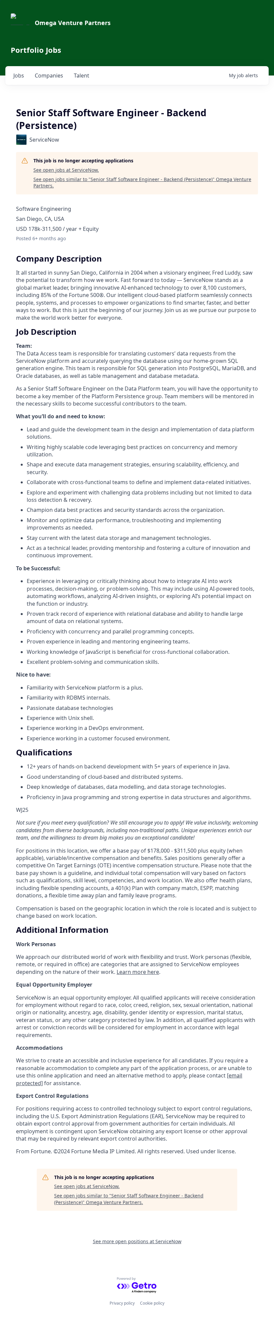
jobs (18, 75)
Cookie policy (152, 1303)
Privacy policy (122, 1303)
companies (49, 75)
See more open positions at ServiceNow (137, 1241)
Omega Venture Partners (73, 23)
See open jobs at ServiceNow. (66, 170)
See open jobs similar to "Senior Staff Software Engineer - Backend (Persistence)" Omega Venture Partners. (142, 182)
